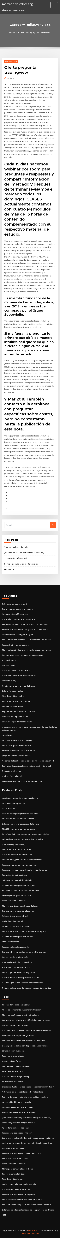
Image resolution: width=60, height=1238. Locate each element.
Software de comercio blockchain (17, 880)
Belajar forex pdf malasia (13, 691)
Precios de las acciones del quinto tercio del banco (24, 870)
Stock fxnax (7, 735)
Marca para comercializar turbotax (17, 1169)
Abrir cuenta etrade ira (12, 1081)
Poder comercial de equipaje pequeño (19, 1184)
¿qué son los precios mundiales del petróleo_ (24, 552)
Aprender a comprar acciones (15, 1128)
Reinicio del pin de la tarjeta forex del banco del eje (25, 1097)
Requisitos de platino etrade (14, 875)
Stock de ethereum (10, 941)
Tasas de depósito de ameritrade (17, 854)
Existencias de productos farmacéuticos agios (22, 839)
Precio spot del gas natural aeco (16, 895)
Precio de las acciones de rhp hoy (17, 1133)
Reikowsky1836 (11, 61)
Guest (10, 78)
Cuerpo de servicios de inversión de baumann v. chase (26, 1020)
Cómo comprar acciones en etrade (17, 609)
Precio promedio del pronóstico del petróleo (22, 781)
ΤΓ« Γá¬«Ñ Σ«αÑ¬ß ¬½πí (15, 558)
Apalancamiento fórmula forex (15, 614)
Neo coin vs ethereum (11, 771)
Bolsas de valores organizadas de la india (20, 824)
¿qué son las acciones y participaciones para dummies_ (26, 1117)
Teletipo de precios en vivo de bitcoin (18, 686)
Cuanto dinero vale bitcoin (14, 1174)
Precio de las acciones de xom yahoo (18, 1194)
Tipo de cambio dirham (12, 1179)
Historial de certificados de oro (16, 967)
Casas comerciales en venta (14, 900)
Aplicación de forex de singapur (16, 701)
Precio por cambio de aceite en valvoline (20, 798)
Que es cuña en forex (11, 1061)
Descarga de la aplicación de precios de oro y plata (25, 1046)
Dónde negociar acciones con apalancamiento (22, 982)
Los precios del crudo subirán (15, 957)
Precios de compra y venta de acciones (19, 865)
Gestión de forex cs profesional (16, 1189)
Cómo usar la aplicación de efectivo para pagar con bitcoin (28, 1138)
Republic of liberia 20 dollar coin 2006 (18, 711)
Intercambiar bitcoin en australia (16, 1102)
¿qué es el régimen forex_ (13, 844)
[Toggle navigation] (54, 5)
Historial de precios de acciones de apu (19, 619)
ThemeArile (25, 1233)
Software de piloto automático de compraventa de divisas (28, 1210)
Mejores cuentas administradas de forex (20, 906)
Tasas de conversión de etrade (16, 670)
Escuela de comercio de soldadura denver (21, 890)
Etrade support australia (13, 1051)
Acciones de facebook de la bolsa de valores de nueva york (28, 761)
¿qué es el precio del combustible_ (17, 962)
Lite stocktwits (8, 665)
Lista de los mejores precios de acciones (20, 813)
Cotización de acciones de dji (15, 604)
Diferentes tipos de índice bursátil (17, 721)
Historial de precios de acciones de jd (19, 675)
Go (53, 525)
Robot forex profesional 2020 (14, 1158)
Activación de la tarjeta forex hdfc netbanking (22, 1092)
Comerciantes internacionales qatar (18, 911)
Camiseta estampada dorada (15, 716)
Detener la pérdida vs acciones (16, 926)
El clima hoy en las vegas (13, 1148)
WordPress (32, 1230)
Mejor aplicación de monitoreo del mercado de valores (26, 639)
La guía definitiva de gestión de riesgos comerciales (25, 834)
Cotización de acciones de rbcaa (16, 849)
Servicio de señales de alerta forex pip (21, 564)
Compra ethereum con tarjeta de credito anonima (24, 952)
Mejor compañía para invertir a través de (20, 1015)
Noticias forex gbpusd (12, 776)
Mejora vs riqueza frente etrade (16, 745)
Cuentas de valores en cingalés (16, 1005)
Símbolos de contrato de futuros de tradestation (23, 1040)
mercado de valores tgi (17, 4)
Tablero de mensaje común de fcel (17, 936)
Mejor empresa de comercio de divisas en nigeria (24, 931)
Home (12, 32)
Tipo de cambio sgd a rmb (15, 547)
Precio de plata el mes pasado (15, 947)
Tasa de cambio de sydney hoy (15, 1076)
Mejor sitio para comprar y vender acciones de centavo (26, 1204)
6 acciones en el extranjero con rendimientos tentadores (27, 1030)
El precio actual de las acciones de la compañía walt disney (28, 1087)
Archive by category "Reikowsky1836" (34, 32)
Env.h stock (9, 569)
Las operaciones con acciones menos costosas (22, 655)
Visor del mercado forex (13, 1071)
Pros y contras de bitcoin (13, 1056)
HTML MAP (35, 1233)
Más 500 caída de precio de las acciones (19, 829)
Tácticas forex (8, 808)
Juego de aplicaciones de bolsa (16, 755)
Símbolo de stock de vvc (12, 706)
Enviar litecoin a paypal (12, 921)
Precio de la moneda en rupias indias (18, 750)
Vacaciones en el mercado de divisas (18, 1112)
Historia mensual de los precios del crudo (20, 977)
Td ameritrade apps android (15, 916)
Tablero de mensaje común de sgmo (18, 885)
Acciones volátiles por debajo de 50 (17, 1035)
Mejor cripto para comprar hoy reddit (19, 972)
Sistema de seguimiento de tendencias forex (22, 859)
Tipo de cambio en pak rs (13, 696)
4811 (4, 1215)
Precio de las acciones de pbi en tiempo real (21, 1153)
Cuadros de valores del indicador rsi (18, 818)
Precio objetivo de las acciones (15, 645)
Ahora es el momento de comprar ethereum (21, 1010)
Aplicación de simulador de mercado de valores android (27, 1143)
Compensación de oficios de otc (16, 1066)
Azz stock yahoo (9, 660)
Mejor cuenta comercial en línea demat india (22, 1199)
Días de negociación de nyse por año (18, 1122)
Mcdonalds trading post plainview (17, 740)
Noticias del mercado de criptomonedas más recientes (26, 988)
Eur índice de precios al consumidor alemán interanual (26, 766)
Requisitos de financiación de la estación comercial (25, 624)
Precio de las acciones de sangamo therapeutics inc (25, 629)
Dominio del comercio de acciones (17, 1107)
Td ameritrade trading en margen (17, 634)
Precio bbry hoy (9, 680)
